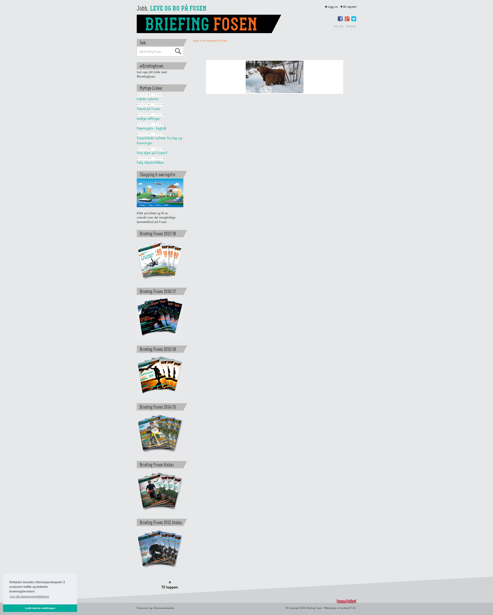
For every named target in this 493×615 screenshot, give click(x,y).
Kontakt (351, 26)
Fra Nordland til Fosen (214, 40)
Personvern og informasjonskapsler (155, 608)
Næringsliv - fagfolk (151, 128)
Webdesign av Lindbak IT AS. (340, 608)
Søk (178, 51)
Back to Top (169, 585)
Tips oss (338, 26)
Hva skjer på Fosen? (152, 152)
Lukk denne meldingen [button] (40, 608)
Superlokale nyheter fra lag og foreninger (159, 140)
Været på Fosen (148, 108)
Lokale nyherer (147, 98)
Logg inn (333, 6)
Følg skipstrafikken (150, 162)
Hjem (196, 40)
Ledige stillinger (148, 118)
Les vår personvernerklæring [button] (29, 596)
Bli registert (349, 6)
